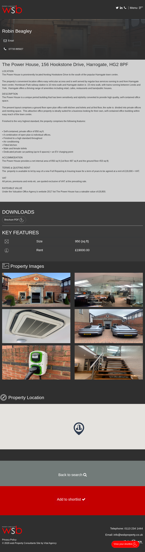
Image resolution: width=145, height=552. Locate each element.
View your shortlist (123, 544)
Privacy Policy (9, 540)
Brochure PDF (11, 219)
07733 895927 (16, 49)
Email (11, 40)
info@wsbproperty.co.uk (128, 534)
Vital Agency (50, 543)
